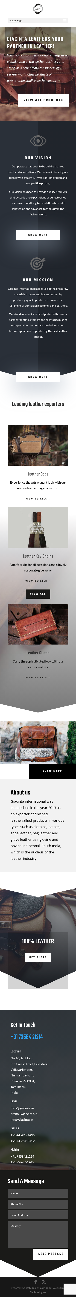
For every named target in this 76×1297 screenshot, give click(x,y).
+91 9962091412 (22, 1162)
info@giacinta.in (22, 1119)
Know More (38, 235)
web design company (38, 1288)
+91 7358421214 (22, 1156)
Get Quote (38, 957)
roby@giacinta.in (22, 1108)
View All (38, 594)
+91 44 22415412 (23, 1141)
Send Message (50, 1254)
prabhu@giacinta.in (24, 1114)
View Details (36, 499)
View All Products (43, 100)
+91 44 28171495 (23, 1135)
